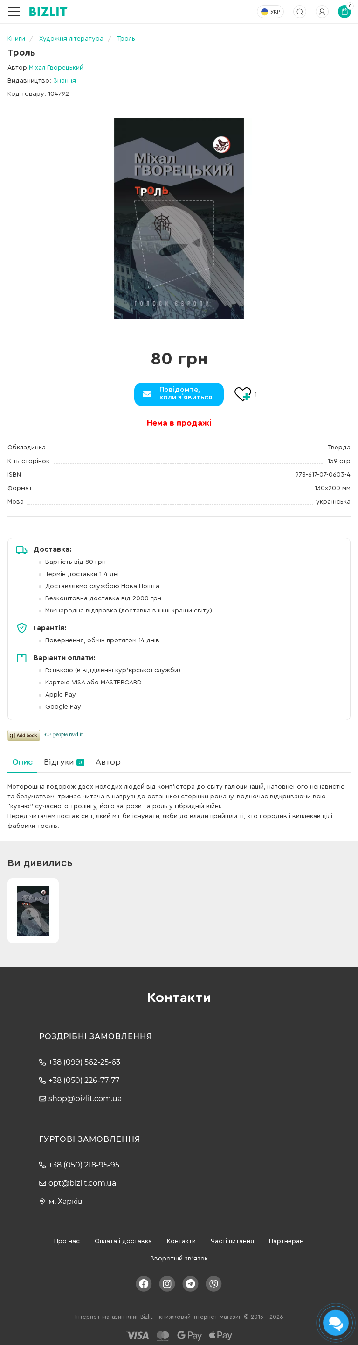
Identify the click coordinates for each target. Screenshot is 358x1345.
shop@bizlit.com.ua (85, 1098)
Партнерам (286, 1241)
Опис (22, 762)
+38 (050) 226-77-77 (83, 1080)
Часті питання (232, 1241)
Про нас (67, 1241)
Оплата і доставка (123, 1241)
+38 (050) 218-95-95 (83, 1164)
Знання (64, 81)
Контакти (181, 1241)
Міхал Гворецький (56, 67)
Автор (108, 762)
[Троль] (179, 218)
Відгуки (63, 762)
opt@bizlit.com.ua (82, 1183)
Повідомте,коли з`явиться (186, 393)
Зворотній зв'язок (179, 1258)
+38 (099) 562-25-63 (84, 1062)
